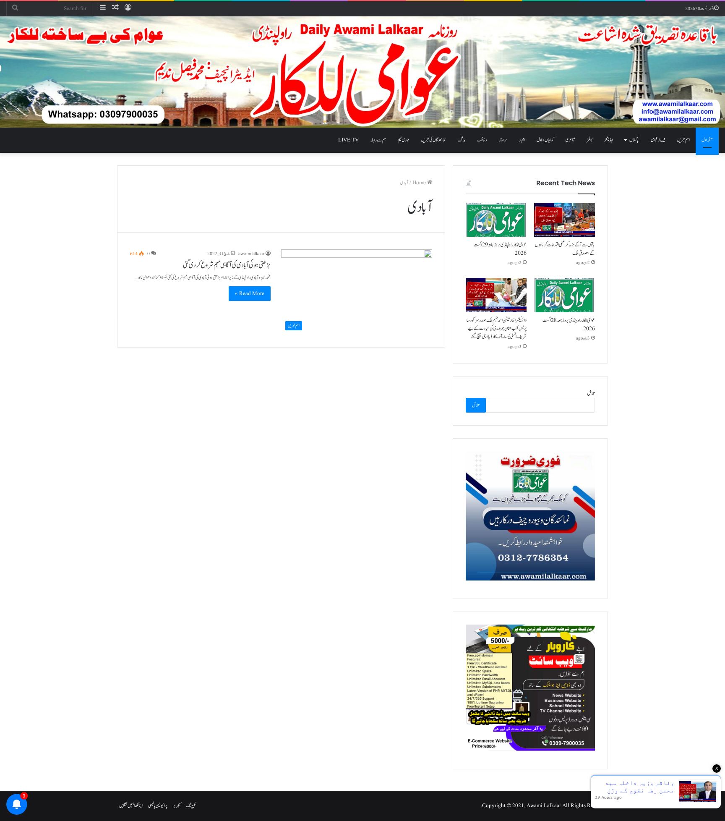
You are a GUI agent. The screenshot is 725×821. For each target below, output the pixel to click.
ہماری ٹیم (403, 140)
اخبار (522, 140)
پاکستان (634, 140)
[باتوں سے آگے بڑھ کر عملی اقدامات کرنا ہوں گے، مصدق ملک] (564, 220)
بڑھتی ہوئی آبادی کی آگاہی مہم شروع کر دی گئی (227, 265)
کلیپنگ (191, 806)
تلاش (591, 393)
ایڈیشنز (608, 140)
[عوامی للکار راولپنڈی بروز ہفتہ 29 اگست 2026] (496, 220)
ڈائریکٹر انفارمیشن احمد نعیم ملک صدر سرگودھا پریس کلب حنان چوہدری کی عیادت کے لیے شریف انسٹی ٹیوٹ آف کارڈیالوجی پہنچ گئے (497, 328)
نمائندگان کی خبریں (433, 140)
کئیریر (176, 806)
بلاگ (461, 140)
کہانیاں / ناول (545, 140)
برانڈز (503, 140)
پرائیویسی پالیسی (157, 806)
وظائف (482, 140)
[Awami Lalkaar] (362, 72)
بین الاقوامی (658, 140)
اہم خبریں (683, 140)
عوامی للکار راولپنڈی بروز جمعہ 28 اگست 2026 (568, 324)
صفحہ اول (707, 140)
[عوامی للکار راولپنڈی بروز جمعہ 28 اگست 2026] (564, 295)
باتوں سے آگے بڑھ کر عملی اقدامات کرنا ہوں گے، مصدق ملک (565, 249)
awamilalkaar (251, 253)
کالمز (589, 140)
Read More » (249, 294)
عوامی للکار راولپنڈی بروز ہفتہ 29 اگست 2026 (500, 249)
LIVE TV (348, 140)
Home (419, 183)
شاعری (570, 140)
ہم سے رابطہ (378, 140)
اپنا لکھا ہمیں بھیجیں (131, 806)
